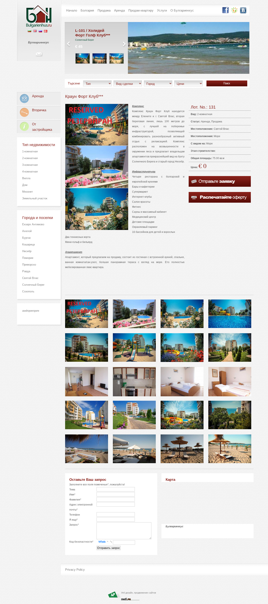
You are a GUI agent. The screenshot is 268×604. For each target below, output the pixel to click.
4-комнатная (30, 171)
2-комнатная (30, 158)
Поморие (27, 257)
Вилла (26, 178)
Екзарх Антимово (33, 224)
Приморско (29, 264)
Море (217, 136)
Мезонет (27, 191)
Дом (24, 185)
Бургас (26, 237)
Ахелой (27, 231)
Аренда (205, 121)
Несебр (26, 251)
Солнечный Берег (33, 284)
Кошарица (28, 244)
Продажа (216, 121)
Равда (26, 271)
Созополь (28, 291)
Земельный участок (34, 198)
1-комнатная (30, 151)
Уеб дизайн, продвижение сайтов (138, 592)
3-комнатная (30, 164)
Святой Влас (30, 278)
